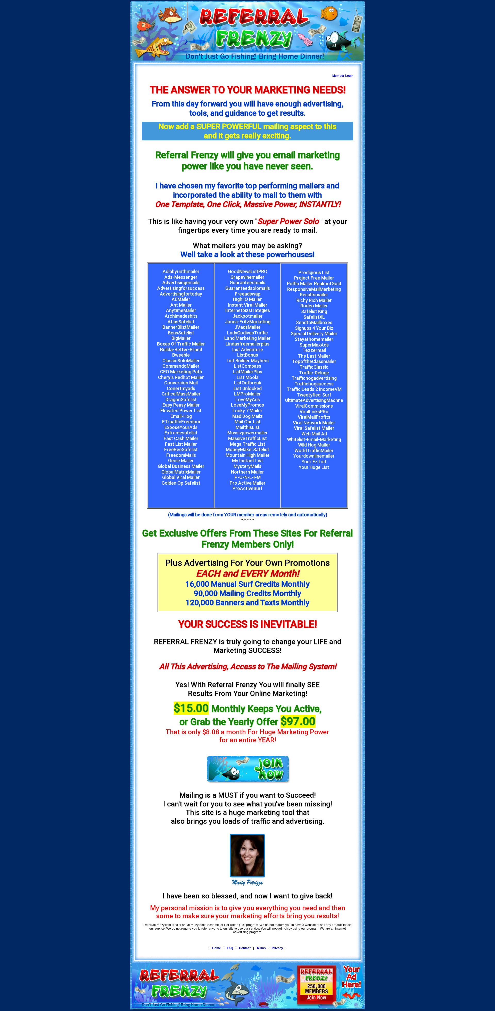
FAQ (230, 948)
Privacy (277, 948)
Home (216, 948)
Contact (245, 948)
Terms (261, 948)
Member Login (342, 76)
